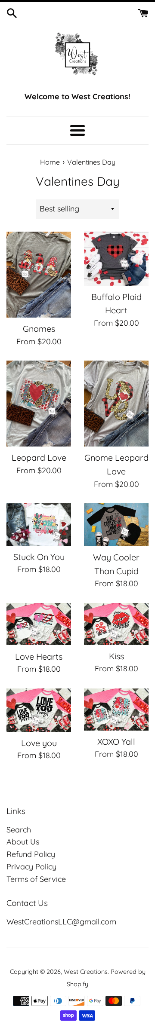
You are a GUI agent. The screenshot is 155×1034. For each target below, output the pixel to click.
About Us (22, 842)
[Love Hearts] (38, 624)
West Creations (86, 972)
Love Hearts (38, 656)
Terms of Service (36, 879)
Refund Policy (30, 854)
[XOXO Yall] (116, 709)
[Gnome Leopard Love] (116, 404)
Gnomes (39, 328)
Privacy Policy (31, 867)
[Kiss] (116, 624)
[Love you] (38, 710)
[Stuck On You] (38, 524)
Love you (39, 742)
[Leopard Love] (38, 404)
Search (18, 830)
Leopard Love (39, 457)
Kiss (116, 656)
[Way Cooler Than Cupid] (116, 524)
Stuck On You (39, 556)
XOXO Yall (116, 741)
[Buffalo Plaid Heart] (116, 259)
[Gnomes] (38, 275)
